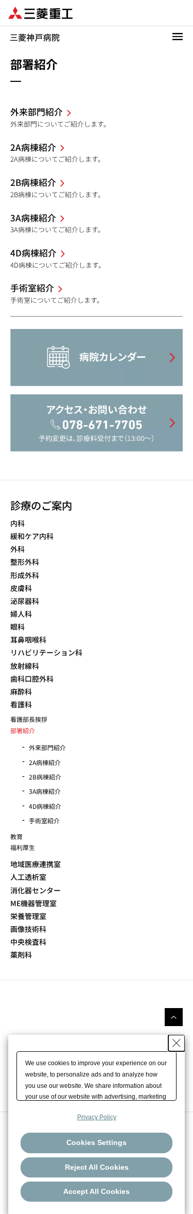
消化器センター (35, 890)
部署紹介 (22, 730)
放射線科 (24, 666)
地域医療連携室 (35, 864)
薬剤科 (21, 955)
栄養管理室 (28, 916)
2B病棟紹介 (45, 776)
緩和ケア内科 (32, 536)
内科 (17, 523)
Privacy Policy (96, 1117)
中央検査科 (28, 942)
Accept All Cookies (96, 1191)
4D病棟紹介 (45, 806)
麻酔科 (21, 692)
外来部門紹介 (47, 747)
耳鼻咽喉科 (28, 640)
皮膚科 (21, 588)
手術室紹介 (44, 820)
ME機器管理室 (33, 903)
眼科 (17, 627)
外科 (17, 549)
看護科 (21, 704)
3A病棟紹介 (45, 791)
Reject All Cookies (97, 1167)
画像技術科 (28, 929)
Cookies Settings (96, 1142)
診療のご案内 (41, 505)
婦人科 (21, 614)
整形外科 (24, 562)
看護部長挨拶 (28, 719)
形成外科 (24, 575)
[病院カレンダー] (96, 357)
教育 (16, 836)
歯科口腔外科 (32, 679)
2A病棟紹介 (45, 762)
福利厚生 (22, 847)
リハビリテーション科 (46, 652)
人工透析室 (28, 877)
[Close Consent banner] (176, 1043)
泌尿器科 (24, 601)
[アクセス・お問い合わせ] (96, 423)
